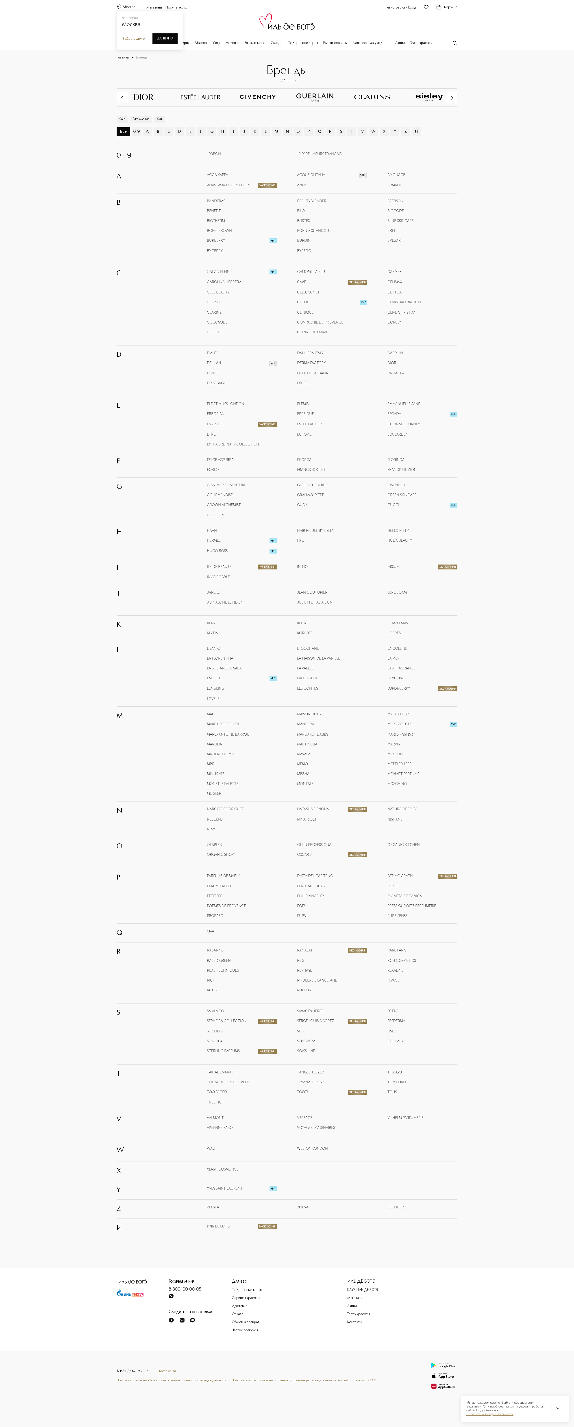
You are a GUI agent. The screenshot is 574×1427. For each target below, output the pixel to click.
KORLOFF (304, 633)
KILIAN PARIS (397, 623)
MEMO (302, 764)
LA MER (393, 658)
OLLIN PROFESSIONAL (315, 845)
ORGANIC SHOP (220, 854)
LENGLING (215, 688)
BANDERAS (216, 201)
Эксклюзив (141, 119)
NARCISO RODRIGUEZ (225, 809)
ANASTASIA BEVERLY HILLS (228, 185)
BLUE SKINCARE (400, 221)
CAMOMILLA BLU (311, 271)
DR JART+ (395, 373)
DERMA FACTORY (311, 363)
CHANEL (214, 302)
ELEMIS (303, 404)
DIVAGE (213, 373)
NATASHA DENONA (313, 809)
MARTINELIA (307, 744)
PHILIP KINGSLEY (310, 896)
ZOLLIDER (395, 1207)
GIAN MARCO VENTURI (226, 485)
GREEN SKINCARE (402, 495)
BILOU (302, 211)
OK (557, 1408)
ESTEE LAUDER (309, 424)
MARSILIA (214, 744)
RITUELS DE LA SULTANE (317, 980)
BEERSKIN (395, 201)
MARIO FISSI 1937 (401, 734)
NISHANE (394, 819)
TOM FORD (396, 1082)
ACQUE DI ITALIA (311, 175)
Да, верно (165, 38)
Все (123, 132)
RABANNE (215, 950)
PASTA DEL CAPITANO (315, 876)
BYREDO (304, 251)
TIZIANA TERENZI (311, 1082)
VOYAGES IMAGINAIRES (316, 1127)
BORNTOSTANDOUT (314, 230)
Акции (400, 43)
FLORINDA (395, 460)
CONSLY (394, 322)
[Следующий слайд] (451, 97)
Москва (129, 7)
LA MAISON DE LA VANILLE (318, 658)
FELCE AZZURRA (220, 460)
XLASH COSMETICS (222, 1169)
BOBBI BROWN (219, 230)
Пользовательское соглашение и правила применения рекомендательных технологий (290, 1380)
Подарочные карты (303, 43)
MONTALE (305, 784)
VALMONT (215, 1118)
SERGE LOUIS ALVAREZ (315, 1021)
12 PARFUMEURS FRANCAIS (319, 154)
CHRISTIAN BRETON (404, 302)
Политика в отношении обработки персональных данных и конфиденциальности (171, 1380)
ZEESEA (213, 1207)
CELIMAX (394, 282)
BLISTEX (303, 221)
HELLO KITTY (398, 530)
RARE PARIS (396, 950)
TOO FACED (217, 1092)
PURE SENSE (397, 916)
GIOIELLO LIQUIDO (312, 485)
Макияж (201, 43)
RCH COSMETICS (401, 960)
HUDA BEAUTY (399, 540)
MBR (210, 764)
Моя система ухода (368, 43)
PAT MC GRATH (400, 876)
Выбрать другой (134, 38)
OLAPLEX (214, 845)
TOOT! (302, 1092)
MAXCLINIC (396, 754)
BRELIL (392, 230)
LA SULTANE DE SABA (224, 668)
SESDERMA (396, 1021)
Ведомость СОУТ (366, 1380)
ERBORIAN (215, 414)
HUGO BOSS (217, 551)
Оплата (237, 1314)
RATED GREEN (219, 960)
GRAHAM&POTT (310, 495)
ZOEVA (302, 1207)
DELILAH (214, 363)
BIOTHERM (216, 221)
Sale (122, 119)
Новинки (232, 43)
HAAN (212, 530)
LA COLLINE (397, 648)
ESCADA (394, 414)
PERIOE (393, 886)
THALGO (394, 1072)
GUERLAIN (215, 515)
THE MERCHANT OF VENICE (230, 1082)
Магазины (154, 7)
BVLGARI (394, 240)
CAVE (301, 282)
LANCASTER (307, 678)
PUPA (301, 916)
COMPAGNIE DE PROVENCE (320, 322)
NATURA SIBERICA (402, 809)
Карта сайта (167, 1371)
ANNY (302, 185)
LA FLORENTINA (220, 658)
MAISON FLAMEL (400, 714)
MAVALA (303, 754)
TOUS (392, 1092)
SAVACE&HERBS (310, 1011)
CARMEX (394, 271)
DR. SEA (303, 383)
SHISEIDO (215, 1031)
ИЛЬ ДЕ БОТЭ (218, 1226)
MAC (211, 714)
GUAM (302, 505)
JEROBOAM (397, 592)
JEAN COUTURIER (312, 592)
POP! (301, 906)
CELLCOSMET (308, 292)
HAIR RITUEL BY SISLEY (315, 530)
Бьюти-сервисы (335, 43)
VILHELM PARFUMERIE (405, 1118)
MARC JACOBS (399, 724)
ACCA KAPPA (217, 175)
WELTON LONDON (312, 1148)
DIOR (391, 363)
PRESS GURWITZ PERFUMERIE (411, 906)
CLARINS (214, 312)
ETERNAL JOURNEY (403, 424)
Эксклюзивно (255, 43)
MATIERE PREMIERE (223, 754)
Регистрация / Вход (401, 7)
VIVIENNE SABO (220, 1127)
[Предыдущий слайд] (122, 97)
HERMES (214, 540)
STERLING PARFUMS (223, 1051)
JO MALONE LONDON (225, 602)
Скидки (276, 43)
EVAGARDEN (397, 434)
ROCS (212, 990)
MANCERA (305, 724)
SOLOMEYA (306, 1041)
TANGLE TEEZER (310, 1072)
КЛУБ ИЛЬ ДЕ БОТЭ (362, 1290)
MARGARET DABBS (312, 734)
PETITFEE (214, 896)
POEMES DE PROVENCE (226, 906)
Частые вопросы (245, 1330)
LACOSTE (215, 678)
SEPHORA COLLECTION (226, 1021)
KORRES (394, 633)
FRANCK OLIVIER (401, 469)
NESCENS (215, 819)
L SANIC (213, 648)
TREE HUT (215, 1102)
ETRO (211, 434)
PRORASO (215, 916)
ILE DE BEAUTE (219, 567)
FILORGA (304, 460)
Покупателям (176, 7)
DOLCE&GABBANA (312, 373)
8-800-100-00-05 (185, 1289)
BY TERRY (215, 251)
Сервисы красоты (246, 1298)
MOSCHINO (397, 784)
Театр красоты (421, 43)
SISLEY (392, 1031)
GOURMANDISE (220, 495)
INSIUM (393, 567)
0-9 (136, 132)
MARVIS (393, 744)
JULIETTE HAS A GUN (315, 602)
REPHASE (304, 970)
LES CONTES (307, 688)
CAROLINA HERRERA (224, 282)
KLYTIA (212, 633)
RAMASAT (305, 950)
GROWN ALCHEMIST (224, 505)
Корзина (450, 7)
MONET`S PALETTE (223, 784)
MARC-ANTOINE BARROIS (228, 734)
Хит (159, 119)
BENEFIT (214, 211)
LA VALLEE (305, 668)
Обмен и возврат (245, 1322)
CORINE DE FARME (312, 332)
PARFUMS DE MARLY (223, 876)
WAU (211, 1148)
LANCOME (396, 678)
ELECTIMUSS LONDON (225, 404)
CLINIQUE (305, 312)
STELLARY (395, 1041)
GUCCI (393, 505)
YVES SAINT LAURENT (225, 1188)
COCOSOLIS (217, 322)
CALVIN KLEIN (218, 271)
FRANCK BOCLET (311, 469)
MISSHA (303, 774)
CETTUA (394, 292)
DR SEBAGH (216, 383)
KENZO (213, 623)
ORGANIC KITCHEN (403, 845)
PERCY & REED (219, 886)
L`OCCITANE (308, 648)
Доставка (239, 1306)
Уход (216, 43)
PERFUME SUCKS (311, 886)
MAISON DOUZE (310, 714)
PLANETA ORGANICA (404, 896)
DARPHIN (395, 353)
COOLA (213, 332)
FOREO (213, 469)
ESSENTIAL (215, 424)
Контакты (354, 1322)
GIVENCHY (396, 485)
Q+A (210, 931)
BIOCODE (395, 211)
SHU (300, 1031)
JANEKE (213, 592)
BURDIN (304, 240)
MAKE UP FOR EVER (223, 724)
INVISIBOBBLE (218, 577)
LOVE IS (213, 699)
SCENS (392, 1011)
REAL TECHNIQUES (223, 970)
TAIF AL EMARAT (220, 1072)
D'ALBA (213, 353)
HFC (300, 540)
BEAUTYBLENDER (311, 201)
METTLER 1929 (399, 764)
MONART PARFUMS (403, 774)
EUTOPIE (304, 434)
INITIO (302, 567)
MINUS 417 (215, 774)
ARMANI (394, 185)
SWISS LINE (306, 1051)
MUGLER (214, 793)
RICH (211, 980)
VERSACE (304, 1118)
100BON (214, 154)
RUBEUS (304, 990)
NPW (211, 829)
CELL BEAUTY (218, 292)
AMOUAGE (396, 175)
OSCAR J (304, 854)
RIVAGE (393, 980)
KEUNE (303, 623)
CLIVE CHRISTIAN (401, 312)
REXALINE (395, 970)
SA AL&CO (215, 1011)
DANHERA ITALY (310, 353)
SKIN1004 (214, 1041)
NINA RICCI (306, 819)
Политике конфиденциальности (489, 1414)
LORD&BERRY (398, 688)
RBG (300, 960)
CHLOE (303, 302)
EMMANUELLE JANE (403, 404)
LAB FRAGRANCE (401, 668)
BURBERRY (216, 240)
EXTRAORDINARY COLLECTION (233, 444)
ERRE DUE (305, 414)
